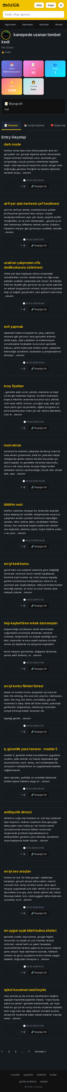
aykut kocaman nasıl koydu (25, 990)
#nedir (59, 24)
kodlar (53, 1074)
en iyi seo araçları (17, 871)
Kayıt (51, 5)
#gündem (10, 24)
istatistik (41, 1074)
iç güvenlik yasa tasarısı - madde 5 (30, 749)
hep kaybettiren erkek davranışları (31, 623)
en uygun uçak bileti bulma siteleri (30, 930)
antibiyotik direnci (18, 812)
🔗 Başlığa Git (39, 186)
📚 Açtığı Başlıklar (34, 125)
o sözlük (15, 1074)
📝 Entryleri (11, 125)
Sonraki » (40, 1051)
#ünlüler (44, 24)
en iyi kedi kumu (16, 564)
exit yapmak (13, 327)
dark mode (12, 144)
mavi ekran (12, 445)
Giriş (39, 5)
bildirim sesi (13, 504)
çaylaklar (28, 1074)
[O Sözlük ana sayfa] (11, 5)
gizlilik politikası (27, 1081)
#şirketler (27, 24)
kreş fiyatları (14, 386)
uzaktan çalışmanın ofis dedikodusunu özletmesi (23, 265)
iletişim (44, 1081)
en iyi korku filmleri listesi (23, 686)
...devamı (26, 173)
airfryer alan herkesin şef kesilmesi (31, 203)
